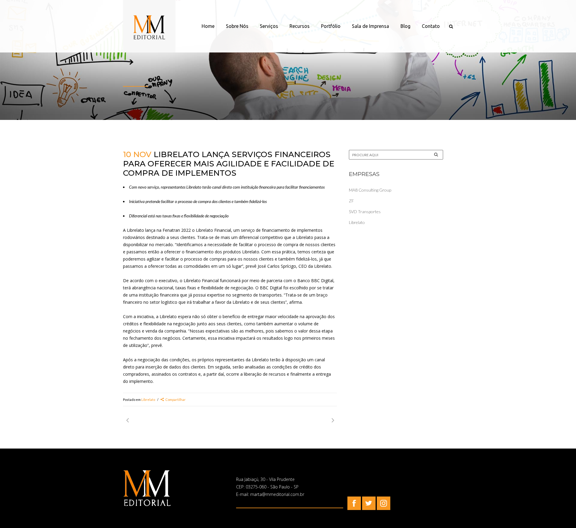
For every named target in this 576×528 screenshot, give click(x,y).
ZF (351, 200)
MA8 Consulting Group (370, 189)
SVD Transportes (365, 211)
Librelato (148, 399)
